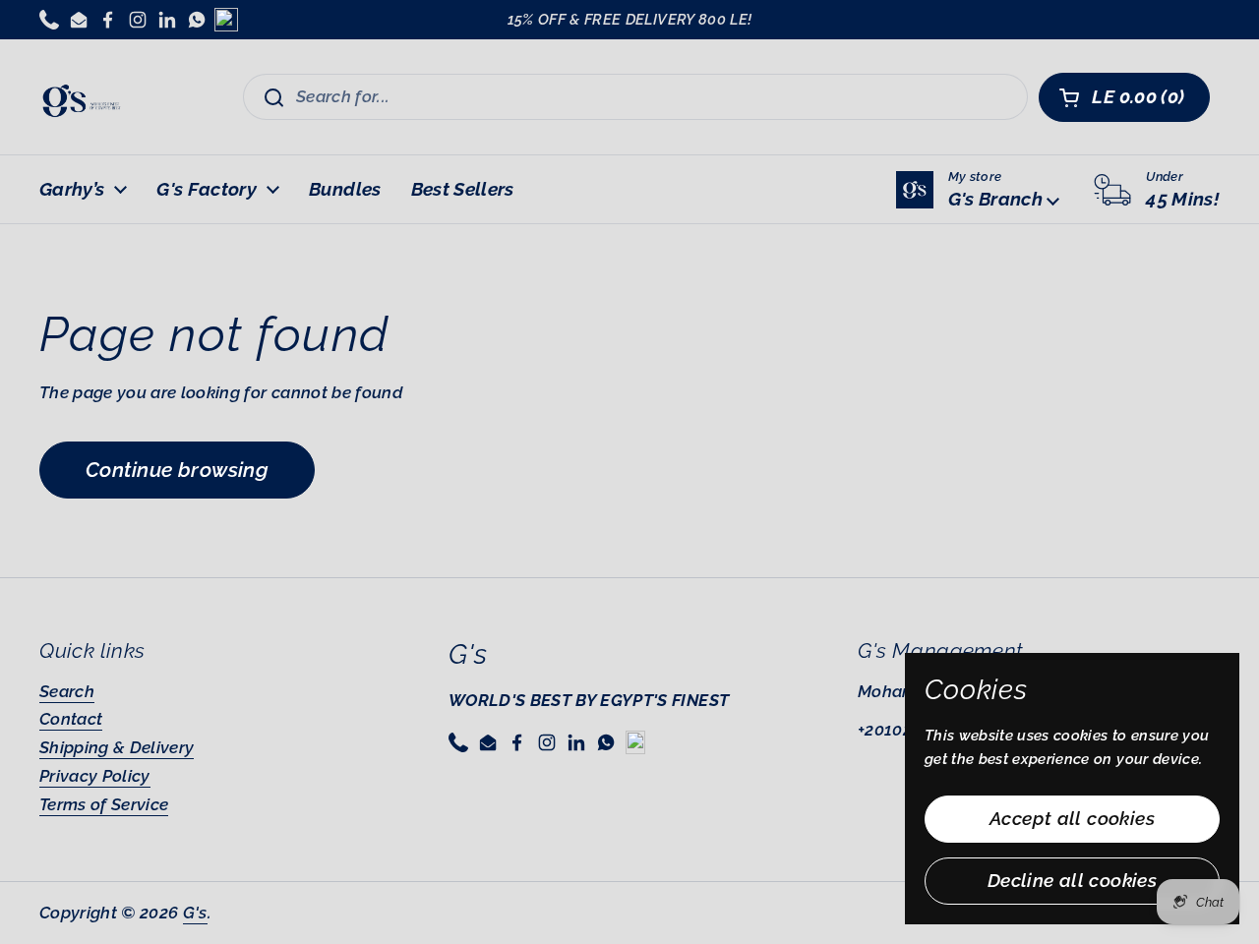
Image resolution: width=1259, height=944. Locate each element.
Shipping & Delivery (116, 747)
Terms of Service (103, 804)
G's (195, 912)
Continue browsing (177, 469)
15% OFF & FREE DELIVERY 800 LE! (630, 20)
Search (66, 691)
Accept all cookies (1072, 818)
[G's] (81, 97)
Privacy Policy (94, 776)
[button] (1124, 97)
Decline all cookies (1072, 880)
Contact (70, 719)
